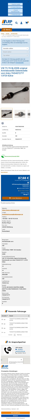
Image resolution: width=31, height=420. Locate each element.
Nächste (19, 334)
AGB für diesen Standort (24, 188)
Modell (11, 315)
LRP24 (2, 33)
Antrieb (7, 33)
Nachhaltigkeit (4, 172)
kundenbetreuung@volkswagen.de (12, 214)
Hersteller (4, 315)
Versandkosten (26, 180)
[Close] (21, 359)
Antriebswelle (14, 33)
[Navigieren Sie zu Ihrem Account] (21, 23)
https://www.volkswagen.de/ (10, 210)
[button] (29, 2)
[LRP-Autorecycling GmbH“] (7, 22)
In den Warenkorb (17, 198)
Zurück (10, 334)
